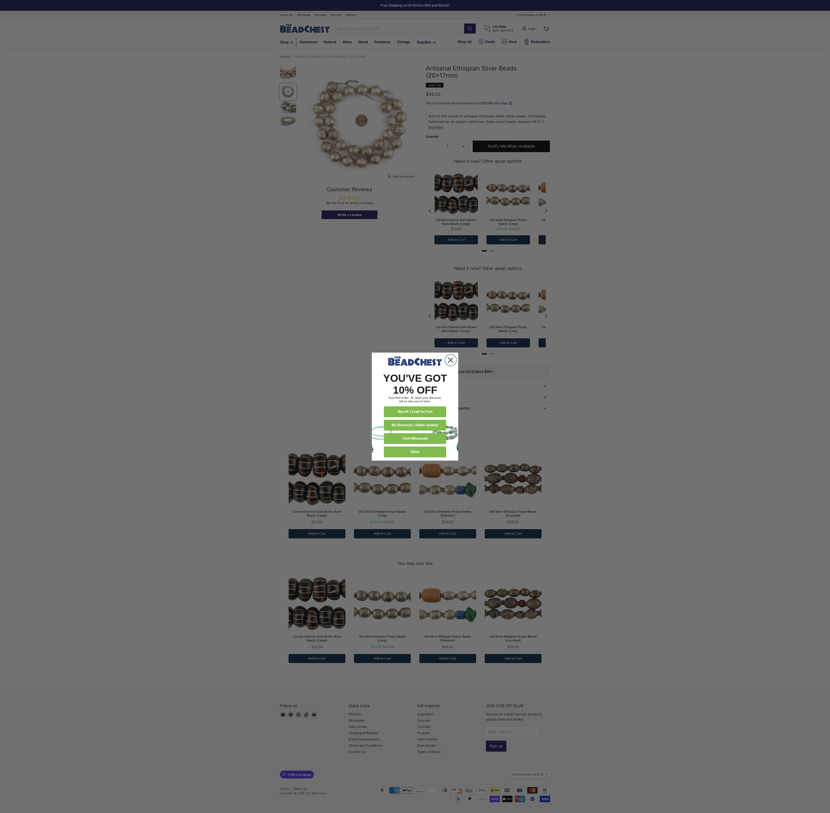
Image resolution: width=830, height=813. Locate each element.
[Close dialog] (450, 360)
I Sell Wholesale (415, 438)
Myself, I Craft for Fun (415, 412)
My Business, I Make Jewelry (415, 425)
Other (415, 452)
